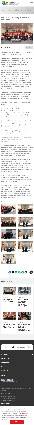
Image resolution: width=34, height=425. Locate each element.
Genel (30, 47)
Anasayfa (3, 10)
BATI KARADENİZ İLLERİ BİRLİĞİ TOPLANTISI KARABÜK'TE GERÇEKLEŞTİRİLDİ (23, 303)
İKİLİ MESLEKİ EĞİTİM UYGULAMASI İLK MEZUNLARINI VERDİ (9, 326)
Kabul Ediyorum (17, 422)
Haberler (10, 10)
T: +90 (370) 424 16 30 (8, 398)
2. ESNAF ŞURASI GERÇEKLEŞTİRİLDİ (8, 300)
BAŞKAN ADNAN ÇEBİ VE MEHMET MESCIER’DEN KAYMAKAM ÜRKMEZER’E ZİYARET (24, 328)
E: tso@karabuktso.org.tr (8, 396)
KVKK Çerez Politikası (22, 413)
